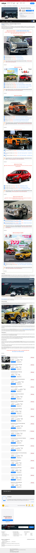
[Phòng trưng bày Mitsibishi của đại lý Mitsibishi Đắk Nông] (18, 314)
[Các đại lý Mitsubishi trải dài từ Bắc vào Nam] (28, 494)
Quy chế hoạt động (4, 537)
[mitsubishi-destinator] (18, 45)
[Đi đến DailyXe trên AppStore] (32, 547)
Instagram (31, 538)
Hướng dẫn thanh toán (16, 537)
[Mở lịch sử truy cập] (29, 3)
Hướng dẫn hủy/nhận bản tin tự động (17, 538)
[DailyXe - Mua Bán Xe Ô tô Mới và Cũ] (3, 3)
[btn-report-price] (33, 10)
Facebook (26, 536)
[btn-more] (34, 21)
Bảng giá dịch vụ (21, 0)
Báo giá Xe (32, 3)
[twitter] (8, 501)
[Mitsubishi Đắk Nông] (7, 494)
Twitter (25, 538)
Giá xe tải (17, 3)
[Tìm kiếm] (26, 3)
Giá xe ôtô (14, 3)
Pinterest (31, 536)
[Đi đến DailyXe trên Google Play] (32, 545)
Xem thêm (32, 505)
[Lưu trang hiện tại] (27, 3)
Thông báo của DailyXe (16, 539)
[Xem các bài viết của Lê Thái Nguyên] (4, 502)
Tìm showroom (26, 0)
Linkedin (31, 537)
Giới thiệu (3, 536)
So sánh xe (30, 0)
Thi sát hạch (33, 0)
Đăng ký (31, 530)
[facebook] (7, 501)
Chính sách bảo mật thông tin (5, 538)
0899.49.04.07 (29, 10)
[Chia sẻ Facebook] (32, 21)
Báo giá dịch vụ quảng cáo (16, 536)
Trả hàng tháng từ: (14, 358)
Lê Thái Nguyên (3, 25)
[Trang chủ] (2, 5)
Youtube (26, 537)
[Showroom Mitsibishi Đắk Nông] (18, 287)
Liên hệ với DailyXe (4, 539)
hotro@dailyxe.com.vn (4, 0)
